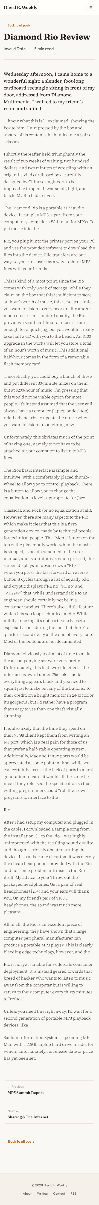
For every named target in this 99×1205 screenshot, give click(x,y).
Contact (59, 1193)
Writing (42, 1193)
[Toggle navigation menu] (91, 7)
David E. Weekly (20, 7)
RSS (73, 1193)
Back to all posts (17, 25)
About (27, 1193)
